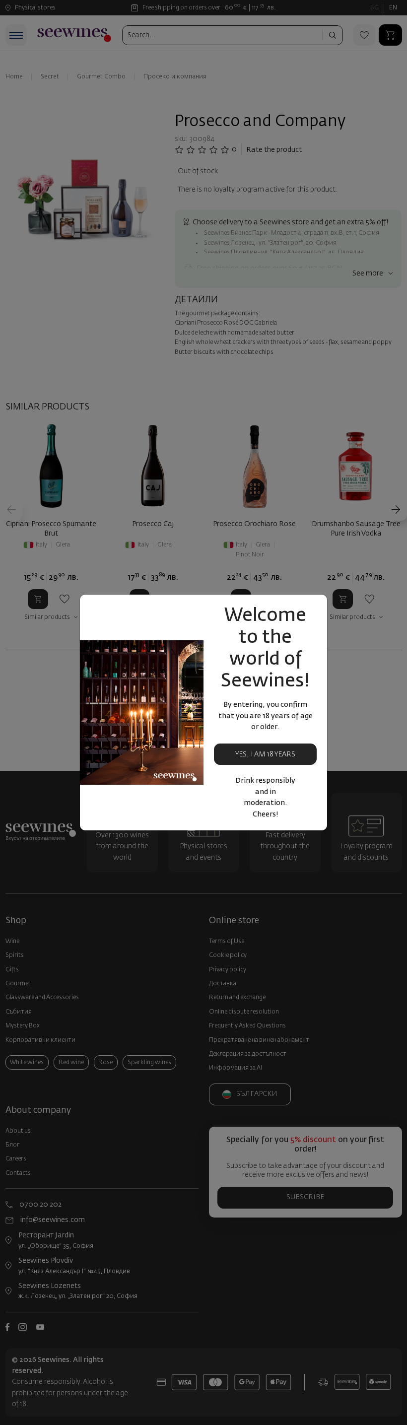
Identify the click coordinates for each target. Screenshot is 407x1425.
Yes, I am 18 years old (265, 758)
